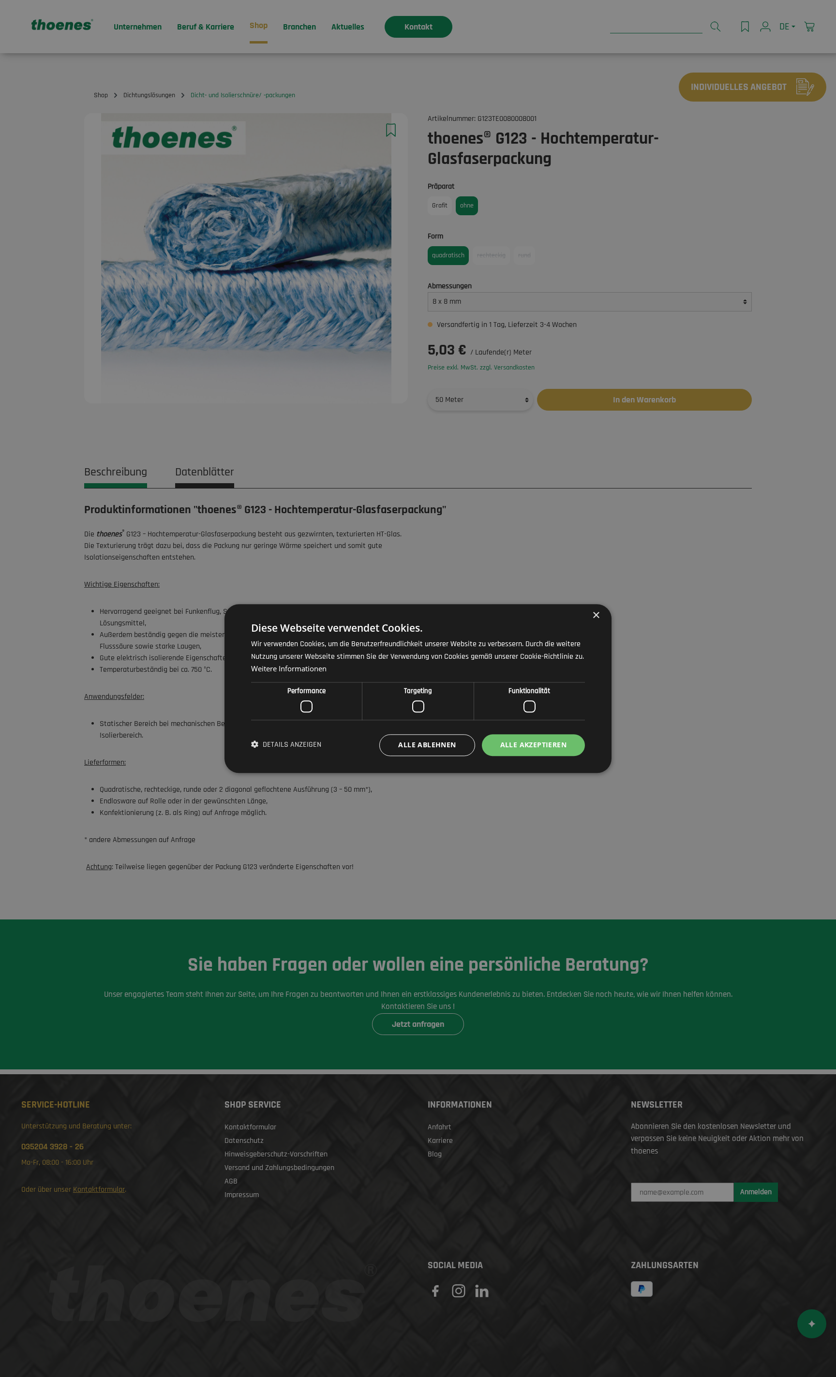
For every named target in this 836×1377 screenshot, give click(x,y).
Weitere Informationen (289, 668)
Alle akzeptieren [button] (533, 744)
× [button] (595, 615)
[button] (286, 745)
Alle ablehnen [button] (427, 744)
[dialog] (418, 688)
